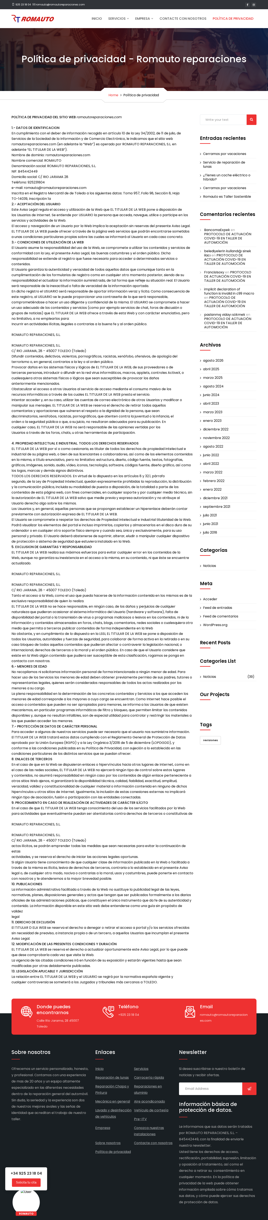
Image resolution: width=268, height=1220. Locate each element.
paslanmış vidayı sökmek (224, 314)
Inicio (97, 18)
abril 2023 (211, 403)
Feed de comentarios (220, 616)
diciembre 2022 (215, 429)
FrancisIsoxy (214, 272)
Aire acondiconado (149, 1101)
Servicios (117, 18)
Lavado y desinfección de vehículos (113, 1113)
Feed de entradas (217, 608)
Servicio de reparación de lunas (224, 164)
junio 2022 (211, 455)
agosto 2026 (213, 361)
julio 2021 (210, 515)
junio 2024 (211, 395)
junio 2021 (210, 524)
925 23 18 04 (23, 4)
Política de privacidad (233, 18)
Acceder (210, 599)
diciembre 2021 (215, 498)
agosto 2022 (213, 446)
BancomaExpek (217, 229)
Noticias (209, 566)
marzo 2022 (212, 472)
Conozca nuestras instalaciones (149, 1131)
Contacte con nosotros (183, 18)
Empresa (143, 18)
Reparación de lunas (112, 1077)
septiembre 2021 (216, 507)
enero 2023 (212, 421)
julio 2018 (210, 532)
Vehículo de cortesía (151, 1110)
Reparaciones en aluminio (148, 1089)
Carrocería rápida (149, 1077)
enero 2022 (212, 489)
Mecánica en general (112, 1101)
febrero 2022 (213, 481)
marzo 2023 (212, 412)
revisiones (210, 740)
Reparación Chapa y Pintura (112, 1089)
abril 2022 (211, 464)
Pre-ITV (140, 1119)
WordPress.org (215, 625)
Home (113, 95)
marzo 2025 (213, 378)
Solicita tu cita (26, 1181)
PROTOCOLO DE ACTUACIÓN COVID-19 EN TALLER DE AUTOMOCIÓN (227, 238)
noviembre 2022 (216, 438)
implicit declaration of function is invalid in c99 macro (229, 291)
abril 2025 (211, 369)
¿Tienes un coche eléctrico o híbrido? (226, 177)
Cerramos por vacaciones (224, 154)
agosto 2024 (213, 386)
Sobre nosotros (108, 1143)
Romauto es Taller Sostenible (227, 197)
